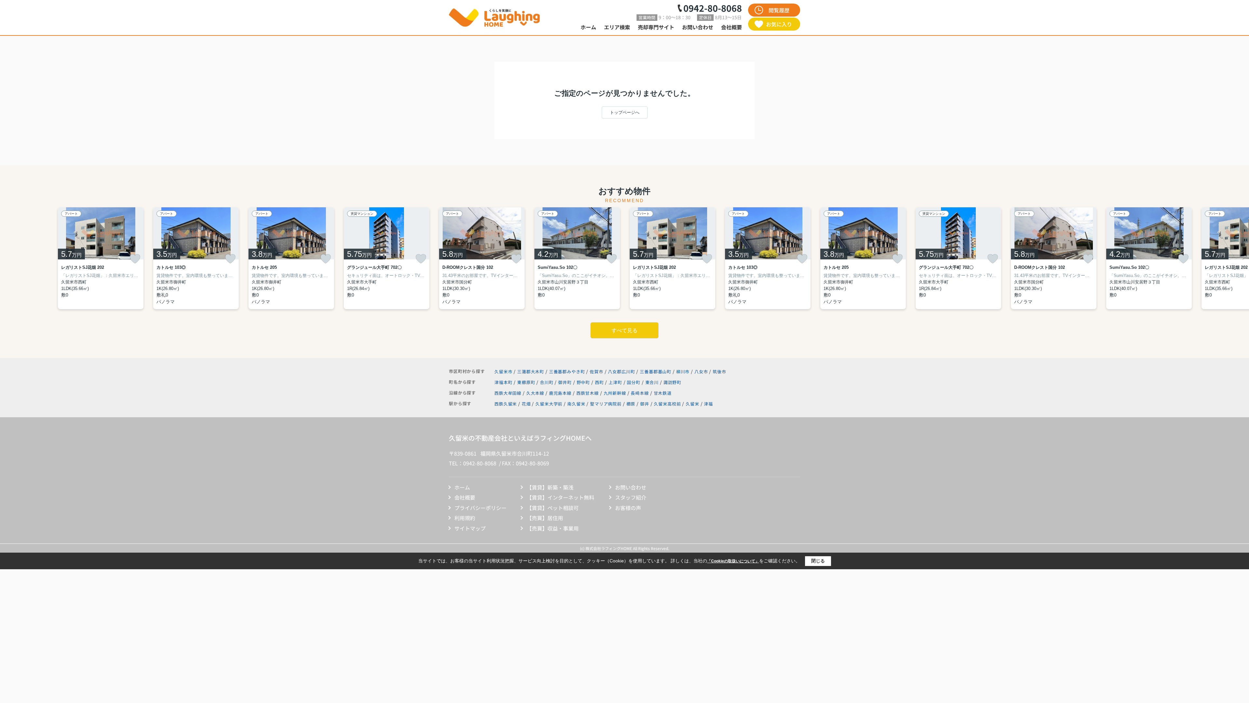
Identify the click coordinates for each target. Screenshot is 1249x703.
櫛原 (631, 404)
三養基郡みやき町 (567, 371)
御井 (644, 404)
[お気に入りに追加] (135, 259)
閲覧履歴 (779, 10)
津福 (708, 404)
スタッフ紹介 (630, 497)
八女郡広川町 (621, 371)
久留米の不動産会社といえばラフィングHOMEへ (520, 438)
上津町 (616, 382)
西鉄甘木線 (588, 393)
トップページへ (624, 112)
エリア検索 (617, 27)
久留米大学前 (548, 404)
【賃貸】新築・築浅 (550, 487)
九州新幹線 (615, 393)
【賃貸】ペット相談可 (553, 508)
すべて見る (624, 330)
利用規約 (464, 518)
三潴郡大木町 (530, 371)
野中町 (584, 382)
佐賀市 (596, 371)
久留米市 (503, 371)
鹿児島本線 (561, 393)
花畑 (526, 404)
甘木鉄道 (663, 393)
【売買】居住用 (545, 518)
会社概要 (731, 27)
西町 (600, 382)
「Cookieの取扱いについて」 (733, 561)
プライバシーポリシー (480, 508)
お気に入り (779, 24)
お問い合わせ (697, 27)
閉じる (818, 560)
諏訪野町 (672, 382)
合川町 (547, 382)
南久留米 (576, 404)
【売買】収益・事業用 (553, 528)
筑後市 (719, 371)
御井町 (565, 382)
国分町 (634, 382)
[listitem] (482, 258)
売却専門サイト (656, 27)
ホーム (588, 27)
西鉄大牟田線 (508, 393)
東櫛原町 (526, 382)
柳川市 (683, 371)
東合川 (652, 382)
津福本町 (504, 382)
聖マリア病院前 (606, 404)
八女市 (701, 371)
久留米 (692, 404)
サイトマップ (470, 528)
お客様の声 (628, 508)
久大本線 (535, 393)
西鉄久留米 (505, 404)
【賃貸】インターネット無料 (560, 497)
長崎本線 (640, 393)
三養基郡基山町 (655, 371)
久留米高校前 (667, 404)
